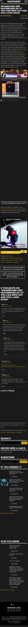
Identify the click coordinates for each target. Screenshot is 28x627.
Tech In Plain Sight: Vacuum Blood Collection (15, 547)
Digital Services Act (16, 619)
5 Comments (24, 15)
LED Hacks (9, 256)
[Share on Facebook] (1, 18)
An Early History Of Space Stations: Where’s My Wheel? (16, 473)
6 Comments (14, 575)
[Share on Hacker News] (5, 18)
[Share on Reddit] (7, 18)
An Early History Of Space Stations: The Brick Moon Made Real (16, 481)
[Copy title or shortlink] (9, 18)
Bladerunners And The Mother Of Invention (16, 507)
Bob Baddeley (7, 16)
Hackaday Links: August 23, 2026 (16, 554)
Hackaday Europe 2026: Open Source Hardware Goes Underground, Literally (16, 498)
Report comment (22, 315)
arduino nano (18, 258)
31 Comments (14, 510)
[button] (14, 90)
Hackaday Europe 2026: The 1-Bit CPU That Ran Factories (16, 490)
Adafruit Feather (9, 258)
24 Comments (14, 494)
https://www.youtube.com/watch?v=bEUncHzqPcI (13, 366)
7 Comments (14, 503)
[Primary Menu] (26, 1)
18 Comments (14, 551)
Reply (3, 316)
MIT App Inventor (20, 53)
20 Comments (14, 485)
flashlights (17, 207)
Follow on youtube (6, 452)
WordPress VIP (17, 622)
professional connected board (9, 209)
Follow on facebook (2, 452)
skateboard (9, 262)
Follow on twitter (4, 452)
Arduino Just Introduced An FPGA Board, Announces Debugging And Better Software (12, 275)
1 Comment (13, 558)
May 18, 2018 (24, 18)
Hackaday (14, 1)
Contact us (11, 452)
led (7, 260)
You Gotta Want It (14, 561)
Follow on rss (9, 452)
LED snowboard (13, 260)
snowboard (16, 262)
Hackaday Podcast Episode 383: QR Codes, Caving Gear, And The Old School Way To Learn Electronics (16, 569)
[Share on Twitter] (3, 18)
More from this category (7, 513)
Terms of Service (8, 619)
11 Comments (14, 476)
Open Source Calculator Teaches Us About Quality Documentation (12, 268)
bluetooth (3, 260)
